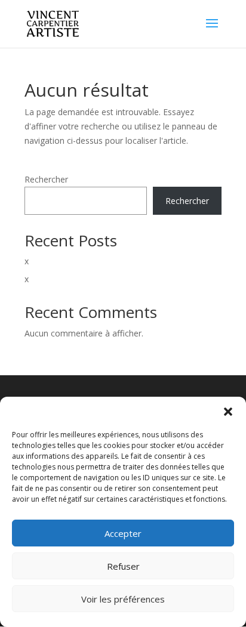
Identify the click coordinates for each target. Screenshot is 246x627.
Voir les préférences (123, 599)
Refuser (123, 566)
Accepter (123, 533)
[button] (228, 412)
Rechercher (46, 179)
